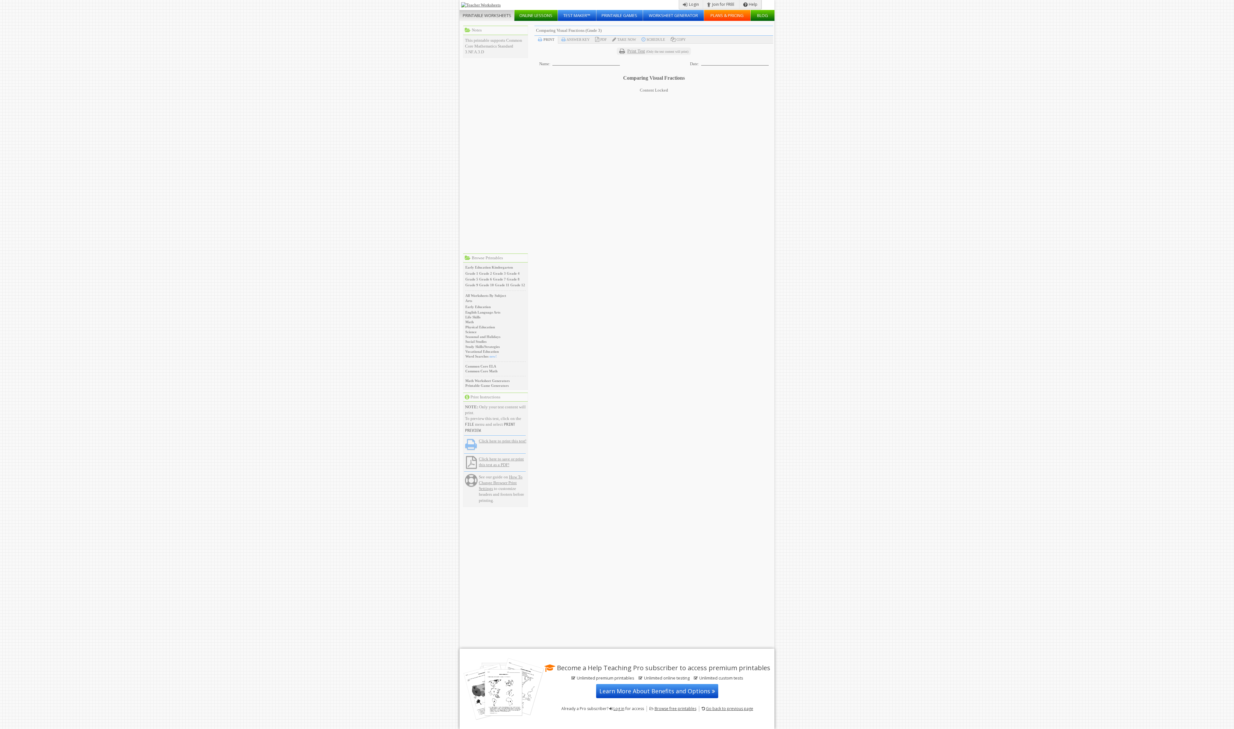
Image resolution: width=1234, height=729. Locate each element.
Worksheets (487, 15)
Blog (762, 15)
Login (693, 4)
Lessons (535, 15)
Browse (675, 708)
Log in (618, 708)
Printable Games (619, 15)
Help (752, 4)
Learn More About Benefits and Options (655, 691)
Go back (729, 708)
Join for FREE (722, 4)
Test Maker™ (576, 15)
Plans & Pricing (727, 15)
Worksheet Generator (673, 15)
